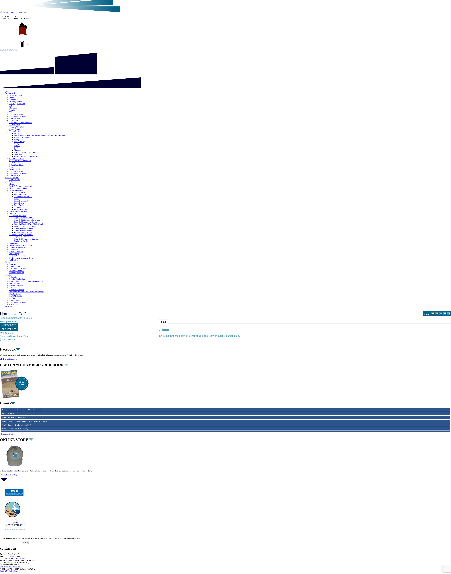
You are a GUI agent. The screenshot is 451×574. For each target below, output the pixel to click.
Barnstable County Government (21, 235)
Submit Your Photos (16, 165)
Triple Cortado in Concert (17, 418)
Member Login (15, 294)
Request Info (9, 329)
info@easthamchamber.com (10, 567)
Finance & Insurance (17, 247)
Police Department (21, 201)
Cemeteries (18, 154)
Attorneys (13, 243)
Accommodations (15, 95)
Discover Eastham (11, 121)
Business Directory (12, 178)
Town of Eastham (16, 190)
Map (11, 167)
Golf (15, 148)
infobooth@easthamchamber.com (12, 558)
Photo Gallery (14, 163)
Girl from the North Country (18, 414)
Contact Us (13, 304)
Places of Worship (16, 252)
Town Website (19, 192)
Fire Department (20, 195)
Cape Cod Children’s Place (24, 218)
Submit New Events (16, 273)
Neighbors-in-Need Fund (18, 188)
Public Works (19, 205)
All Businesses (14, 118)
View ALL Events (7, 434)
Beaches (17, 133)
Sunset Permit (14, 129)
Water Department (21, 209)
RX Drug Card (15, 288)
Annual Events (14, 266)
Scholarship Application (18, 211)
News (11, 184)
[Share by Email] (436, 313)
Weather (12, 110)
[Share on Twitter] (444, 313)
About (163, 322)
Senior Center (19, 207)
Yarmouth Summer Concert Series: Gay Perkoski (26, 429)
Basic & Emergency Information (21, 186)
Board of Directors (16, 283)
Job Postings (14, 254)
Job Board (13, 298)
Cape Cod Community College (25, 222)
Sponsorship (14, 300)
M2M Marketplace (16, 296)
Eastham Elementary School (24, 226)
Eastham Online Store (17, 116)
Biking (16, 140)
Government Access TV (23, 197)
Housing (17, 199)
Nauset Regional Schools (23, 228)
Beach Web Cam (15, 169)
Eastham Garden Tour (17, 269)
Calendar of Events (16, 159)
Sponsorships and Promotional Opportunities (26, 281)
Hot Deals (13, 108)
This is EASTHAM (16, 127)
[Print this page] (432, 313)
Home (7, 91)
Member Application (17, 279)
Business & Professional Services (21, 245)
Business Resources (16, 290)
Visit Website (9, 325)
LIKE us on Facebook (8, 359)
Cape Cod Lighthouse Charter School (28, 220)
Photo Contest (14, 125)
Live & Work (10, 182)
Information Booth (16, 114)
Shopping (13, 99)
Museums (17, 150)
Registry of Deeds (20, 241)
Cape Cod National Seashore (20, 161)
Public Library (19, 203)
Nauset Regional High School (25, 230)
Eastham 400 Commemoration (20, 123)
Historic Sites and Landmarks (25, 152)
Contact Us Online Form (9, 571)
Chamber (8, 275)
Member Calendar (16, 285)
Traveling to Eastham (17, 104)
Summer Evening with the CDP (19, 410)
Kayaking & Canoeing (22, 137)
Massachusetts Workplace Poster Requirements (26, 292)
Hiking (16, 144)
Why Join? (13, 277)
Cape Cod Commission (22, 237)
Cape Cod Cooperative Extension (26, 239)
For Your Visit (10, 93)
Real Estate (13, 249)
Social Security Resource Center (21, 258)
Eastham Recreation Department (26, 156)
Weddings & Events (16, 102)
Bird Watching (19, 142)
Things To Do (14, 131)
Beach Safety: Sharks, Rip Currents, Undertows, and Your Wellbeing (39, 135)
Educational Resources (17, 216)
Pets (10, 106)
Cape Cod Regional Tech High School (28, 224)
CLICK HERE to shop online (11, 475)
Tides (11, 112)
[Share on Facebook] (440, 313)
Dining (12, 97)
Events (7, 262)
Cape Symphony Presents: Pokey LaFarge (23, 426)
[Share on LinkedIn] (448, 313)
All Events (13, 264)
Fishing (17, 146)
